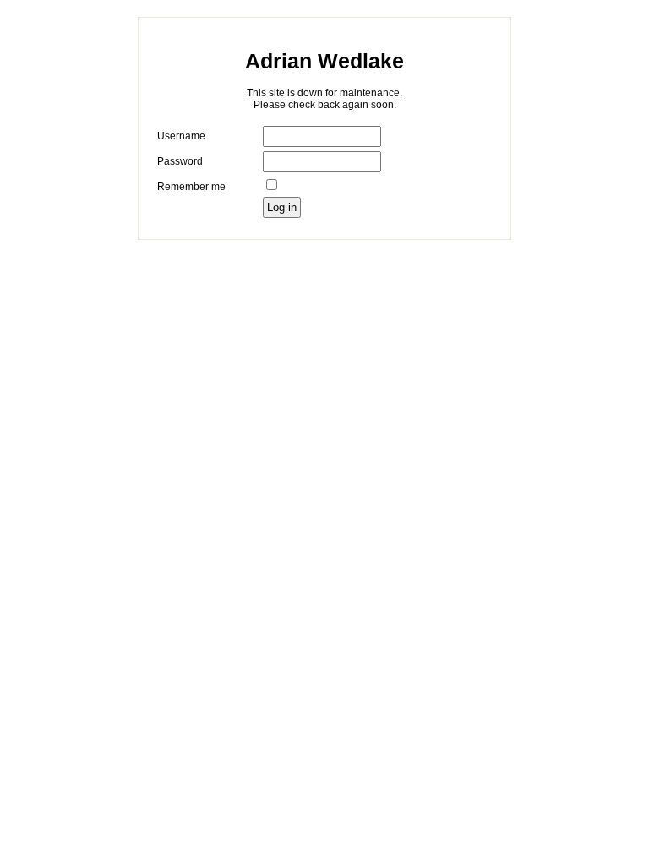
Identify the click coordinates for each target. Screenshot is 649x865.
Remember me (191, 187)
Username (181, 136)
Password (180, 161)
